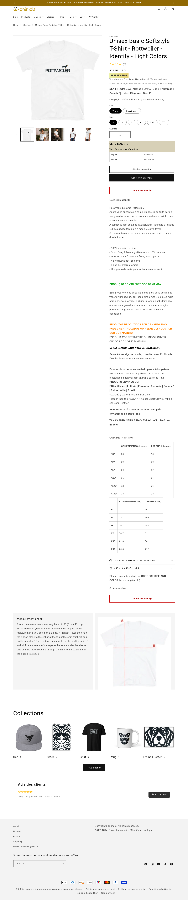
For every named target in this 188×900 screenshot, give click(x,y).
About (16, 826)
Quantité (113, 129)
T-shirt (82, 757)
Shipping (17, 841)
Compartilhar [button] (119, 588)
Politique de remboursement (100, 889)
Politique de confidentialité (132, 889)
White (116, 111)
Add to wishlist (140, 190)
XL (141, 122)
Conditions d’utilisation (160, 889)
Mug (113, 757)
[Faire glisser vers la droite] (99, 134)
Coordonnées (108, 893)
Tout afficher (94, 767)
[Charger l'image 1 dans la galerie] (27, 134)
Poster (50, 757)
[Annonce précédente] (14, 3)
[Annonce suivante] (174, 3)
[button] (38, 17)
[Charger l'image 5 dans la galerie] (88, 134)
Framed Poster (152, 757)
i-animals (29, 889)
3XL (164, 122)
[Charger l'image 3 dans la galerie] (57, 134)
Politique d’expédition (87, 893)
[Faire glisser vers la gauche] (16, 134)
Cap (15, 757)
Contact (17, 831)
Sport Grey (132, 111)
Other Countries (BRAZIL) (26, 847)
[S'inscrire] (62, 863)
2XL (152, 122)
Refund (17, 836)
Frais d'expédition (132, 79)
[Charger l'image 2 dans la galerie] (42, 134)
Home (16, 25)
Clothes (27, 25)
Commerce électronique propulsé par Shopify (58, 889)
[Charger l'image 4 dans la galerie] (73, 134)
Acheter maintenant (141, 177)
